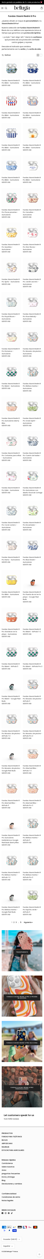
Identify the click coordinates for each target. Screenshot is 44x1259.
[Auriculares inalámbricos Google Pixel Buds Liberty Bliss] (11, 823)
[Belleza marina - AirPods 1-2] (11, 860)
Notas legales (7, 1200)
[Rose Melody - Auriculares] (32, 302)
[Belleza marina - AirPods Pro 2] (32, 860)
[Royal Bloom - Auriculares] (11, 302)
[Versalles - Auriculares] (32, 198)
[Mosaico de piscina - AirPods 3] (32, 684)
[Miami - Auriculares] (11, 371)
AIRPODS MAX (7, 1143)
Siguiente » (28, 922)
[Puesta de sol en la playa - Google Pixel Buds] (32, 580)
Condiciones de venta (11, 1197)
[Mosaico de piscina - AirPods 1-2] (11, 719)
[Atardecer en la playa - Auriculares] (11, 617)
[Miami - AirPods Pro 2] (32, 652)
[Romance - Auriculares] (11, 337)
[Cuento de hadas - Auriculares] (32, 441)
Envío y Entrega (8, 1177)
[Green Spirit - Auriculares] (32, 406)
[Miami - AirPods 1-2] (32, 617)
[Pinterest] (9, 1213)
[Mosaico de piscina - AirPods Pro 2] (32, 719)
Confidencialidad (9, 1194)
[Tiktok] (12, 1213)
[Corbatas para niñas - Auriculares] (11, 441)
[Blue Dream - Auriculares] (32, 545)
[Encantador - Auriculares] (32, 510)
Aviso (4, 1170)
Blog (3, 1180)
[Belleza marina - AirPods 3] (32, 823)
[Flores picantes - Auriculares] (11, 198)
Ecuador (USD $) (10, 1239)
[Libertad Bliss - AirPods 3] (11, 788)
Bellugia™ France (12, 1251)
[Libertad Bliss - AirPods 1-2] (32, 754)
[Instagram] (5, 1213)
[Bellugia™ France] (22, 8)
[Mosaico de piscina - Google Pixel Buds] (11, 754)
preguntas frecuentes (11, 1173)
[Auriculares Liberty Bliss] (11, 406)
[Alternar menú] (2, 8)
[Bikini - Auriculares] (11, 68)
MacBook (5, 1147)
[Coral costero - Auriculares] (11, 510)
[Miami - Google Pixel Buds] (11, 684)
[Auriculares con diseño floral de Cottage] (32, 476)
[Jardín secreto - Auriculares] (32, 267)
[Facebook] (2, 1213)
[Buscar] (7, 8)
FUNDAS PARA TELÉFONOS (12, 1136)
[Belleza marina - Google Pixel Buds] (11, 895)
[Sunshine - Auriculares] (11, 232)
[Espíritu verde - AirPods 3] (32, 895)
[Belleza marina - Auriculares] (32, 371)
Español (6, 1246)
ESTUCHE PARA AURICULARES (13, 1150)
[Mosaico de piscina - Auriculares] (32, 337)
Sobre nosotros (8, 1167)
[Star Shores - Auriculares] (32, 232)
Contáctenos (7, 1163)
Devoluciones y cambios (12, 1184)
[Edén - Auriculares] (11, 476)
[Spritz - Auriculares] (11, 267)
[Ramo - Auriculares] (11, 545)
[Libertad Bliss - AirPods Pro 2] (32, 788)
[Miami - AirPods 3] (11, 652)
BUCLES (5, 1140)
